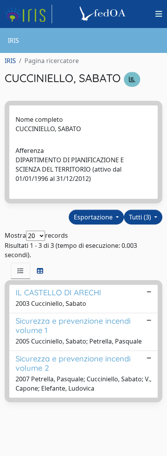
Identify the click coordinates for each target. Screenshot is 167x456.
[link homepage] (28, 14)
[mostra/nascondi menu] (158, 14)
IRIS (10, 60)
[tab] (20, 271)
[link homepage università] (103, 14)
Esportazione (94, 217)
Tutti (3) (141, 217)
